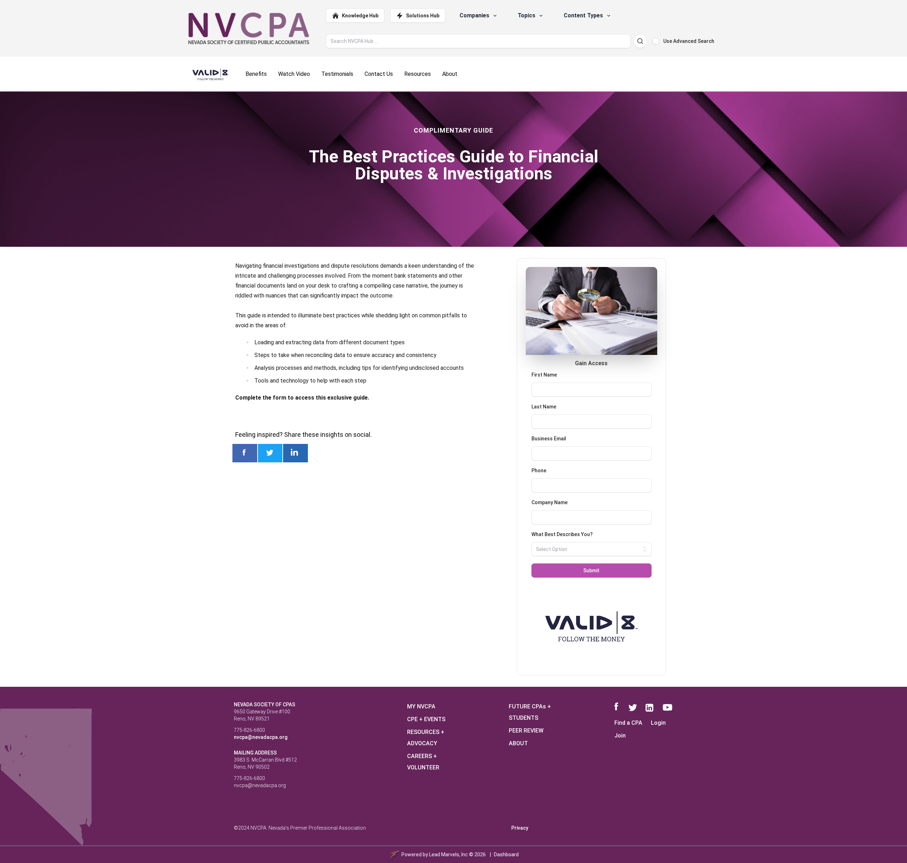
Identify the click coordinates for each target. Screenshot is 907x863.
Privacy (519, 828)
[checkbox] (656, 41)
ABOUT (518, 743)
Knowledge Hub (360, 15)
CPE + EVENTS (426, 719)
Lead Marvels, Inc (448, 854)
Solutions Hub (422, 15)
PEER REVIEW (526, 730)
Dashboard (506, 854)
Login (658, 722)
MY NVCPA (421, 706)
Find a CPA (628, 722)
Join (620, 735)
